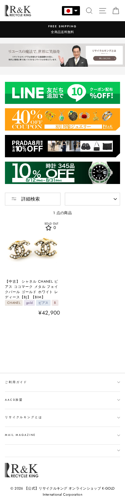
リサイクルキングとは (23, 417)
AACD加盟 (14, 400)
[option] (62, 29)
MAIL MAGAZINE (20, 435)
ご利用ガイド (16, 382)
